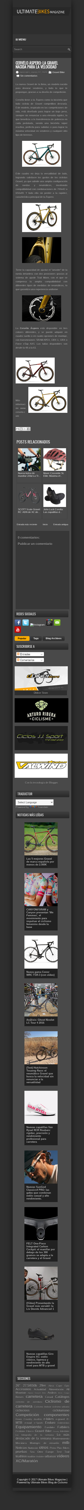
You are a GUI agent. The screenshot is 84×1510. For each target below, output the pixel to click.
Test (59, 1451)
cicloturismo (61, 1410)
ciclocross (22, 1410)
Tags (36, 638)
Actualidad (40, 1389)
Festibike (20, 1431)
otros (43, 1447)
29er (42, 1385)
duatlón (38, 1419)
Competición (27, 1415)
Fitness (30, 1431)
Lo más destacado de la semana (42, 1436)
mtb (65, 1442)
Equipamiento (28, 1427)
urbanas (50, 1456)
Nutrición (33, 1448)
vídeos (63, 1456)
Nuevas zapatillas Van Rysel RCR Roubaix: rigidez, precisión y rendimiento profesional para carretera (39, 1134)
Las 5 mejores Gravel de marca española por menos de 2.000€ (40, 861)
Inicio (45, 524)
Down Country (24, 1419)
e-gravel (60, 1419)
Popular (22, 638)
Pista (53, 1448)
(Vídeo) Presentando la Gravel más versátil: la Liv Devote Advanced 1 (40, 1306)
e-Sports (38, 1423)
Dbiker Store (41, 692)
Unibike (40, 1456)
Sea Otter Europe (42, 1451)
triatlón (31, 1456)
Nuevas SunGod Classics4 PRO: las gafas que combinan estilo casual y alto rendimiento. (38, 1193)
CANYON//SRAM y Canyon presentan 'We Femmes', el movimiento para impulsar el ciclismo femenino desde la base (39, 918)
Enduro (50, 1422)
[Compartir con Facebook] (28, 429)
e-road (28, 1422)
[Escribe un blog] (21, 429)
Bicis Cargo (63, 1393)
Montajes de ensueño (44, 1443)
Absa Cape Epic (58, 1386)
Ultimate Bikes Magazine (52, 1479)
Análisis (52, 1392)
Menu (22, 39)
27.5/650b (30, 1385)
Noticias (21, 1447)
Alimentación (56, 1389)
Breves (20, 1397)
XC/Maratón (27, 1461)
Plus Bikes (63, 1448)
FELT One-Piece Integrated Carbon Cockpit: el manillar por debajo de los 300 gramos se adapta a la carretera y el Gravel (40, 1251)
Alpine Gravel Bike (37, 1393)
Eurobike (50, 1427)
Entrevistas (63, 1423)
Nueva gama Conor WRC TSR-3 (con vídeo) (40, 973)
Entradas (24, 654)
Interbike (64, 1431)
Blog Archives (54, 638)
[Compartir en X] (25, 429)
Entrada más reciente (27, 524)
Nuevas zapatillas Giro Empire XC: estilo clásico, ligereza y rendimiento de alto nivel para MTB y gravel (40, 1359)
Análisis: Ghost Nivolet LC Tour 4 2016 (40, 1021)
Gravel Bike (58, 72)
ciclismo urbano (60, 1407)
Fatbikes (63, 1427)
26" (18, 1385)
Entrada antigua (60, 524)
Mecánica (21, 1443)
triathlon (21, 1456)
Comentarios (26, 660)
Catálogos (62, 1397)
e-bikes (49, 1419)
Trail (66, 1451)
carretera (34, 1396)
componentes (56, 1415)
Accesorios (23, 1389)
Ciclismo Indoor (42, 1407)
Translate (43, 807)
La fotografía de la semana (35, 1435)
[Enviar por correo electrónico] (17, 429)
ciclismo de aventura (29, 1402)
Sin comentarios (28, 76)
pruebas (21, 1451)
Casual (49, 1397)
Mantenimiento (61, 1438)
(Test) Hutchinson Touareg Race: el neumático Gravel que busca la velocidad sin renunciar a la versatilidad (40, 1075)
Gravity (56, 1431)
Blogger (53, 782)
